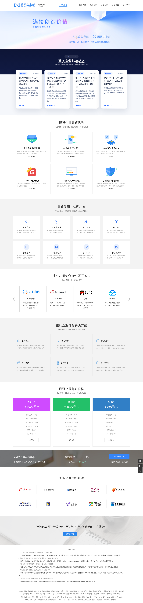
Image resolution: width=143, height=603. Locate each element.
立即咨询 (32, 440)
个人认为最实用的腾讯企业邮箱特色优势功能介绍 (36, 552)
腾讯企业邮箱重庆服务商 (31, 591)
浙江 (55, 600)
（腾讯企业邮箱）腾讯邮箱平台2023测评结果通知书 (36, 578)
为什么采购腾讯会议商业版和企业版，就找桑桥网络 (36, 564)
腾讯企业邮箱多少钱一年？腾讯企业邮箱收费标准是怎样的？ (39, 558)
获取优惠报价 (119, 456)
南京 (120, 597)
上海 (70, 597)
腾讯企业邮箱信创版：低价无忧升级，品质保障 (35, 570)
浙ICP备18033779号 (113, 594)
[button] (14, 299)
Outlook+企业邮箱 (86, 594)
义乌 (62, 597)
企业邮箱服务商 (45, 591)
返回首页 (126, 5)
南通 (31, 600)
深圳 (79, 597)
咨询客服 (64, 5)
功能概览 (106, 600)
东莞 (83, 597)
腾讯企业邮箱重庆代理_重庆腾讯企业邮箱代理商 (113, 81)
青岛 (95, 597)
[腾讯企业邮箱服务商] (32, 5)
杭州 (33, 597)
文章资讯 (115, 5)
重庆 (76, 600)
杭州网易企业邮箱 (99, 594)
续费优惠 (104, 5)
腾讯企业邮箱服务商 (57, 591)
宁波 (37, 597)
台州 (54, 597)
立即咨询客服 (70, 534)
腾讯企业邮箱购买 (118, 591)
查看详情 (23, 105)
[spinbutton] (79, 457)
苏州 (35, 600)
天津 (91, 597)
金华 (58, 597)
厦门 (104, 597)
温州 (41, 597)
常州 (26, 600)
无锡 (39, 600)
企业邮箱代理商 (83, 591)
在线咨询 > (32, 156)
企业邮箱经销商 (107, 591)
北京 (66, 597)
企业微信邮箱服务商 (70, 591)
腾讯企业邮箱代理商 (95, 591)
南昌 (116, 597)
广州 (74, 597)
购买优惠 (93, 5)
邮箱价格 (82, 5)
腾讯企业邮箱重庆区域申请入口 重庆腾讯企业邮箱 (29, 81)
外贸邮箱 (113, 600)
